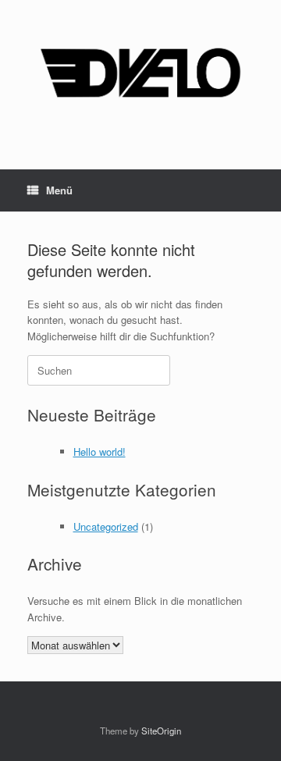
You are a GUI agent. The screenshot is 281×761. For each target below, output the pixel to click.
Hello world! (99, 451)
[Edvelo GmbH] (140, 73)
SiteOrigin (161, 730)
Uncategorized (105, 526)
